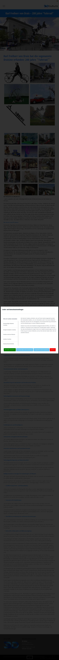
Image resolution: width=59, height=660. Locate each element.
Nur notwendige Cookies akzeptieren (24, 349)
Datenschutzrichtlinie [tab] (8, 343)
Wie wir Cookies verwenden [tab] (10, 319)
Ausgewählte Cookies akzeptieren (41, 349)
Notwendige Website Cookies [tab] (8, 324)
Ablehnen (53, 349)
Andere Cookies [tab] (7, 339)
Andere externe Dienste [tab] (9, 334)
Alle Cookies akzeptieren (10, 349)
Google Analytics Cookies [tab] (9, 329)
